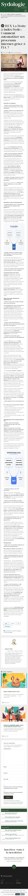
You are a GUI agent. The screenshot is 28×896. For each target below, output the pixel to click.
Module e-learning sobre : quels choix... (14, 821)
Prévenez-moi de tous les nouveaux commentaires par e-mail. (13, 787)
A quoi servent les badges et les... (13, 838)
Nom (5, 767)
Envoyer (8, 797)
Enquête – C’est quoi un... (11, 834)
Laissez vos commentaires (15, 52)
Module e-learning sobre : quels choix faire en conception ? (13, 725)
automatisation (8, 631)
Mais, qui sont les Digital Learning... (13, 830)
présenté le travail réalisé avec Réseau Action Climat (14, 74)
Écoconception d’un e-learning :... (13, 817)
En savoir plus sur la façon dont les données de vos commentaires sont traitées (13, 802)
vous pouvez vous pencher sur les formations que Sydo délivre (14, 608)
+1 (18, 623)
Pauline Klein (6, 94)
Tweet (12, 623)
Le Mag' (4, 14)
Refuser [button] (22, 894)
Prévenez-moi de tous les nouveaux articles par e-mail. (13, 793)
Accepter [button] (17, 894)
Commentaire (7, 748)
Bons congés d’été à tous (12, 691)
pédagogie (10, 632)
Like (6, 623)
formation (14, 631)
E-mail (6, 773)
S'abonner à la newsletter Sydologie (14, 861)
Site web (6, 779)
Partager (7, 626)
